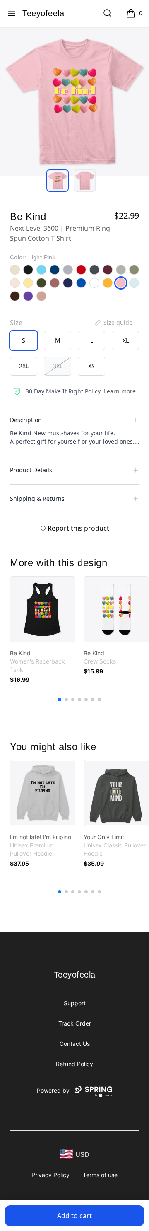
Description (26, 420)
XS (91, 366)
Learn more (120, 391)
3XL (57, 366)
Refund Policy (74, 1063)
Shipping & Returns (37, 498)
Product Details (31, 470)
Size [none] (16, 322)
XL (126, 340)
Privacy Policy (50, 1174)
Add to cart (74, 1215)
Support (75, 1003)
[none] (113, 323)
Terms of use (100, 1174)
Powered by (53, 1090)
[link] (42, 609)
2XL (24, 366)
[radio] (23, 340)
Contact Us (75, 1043)
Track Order (74, 1023)
